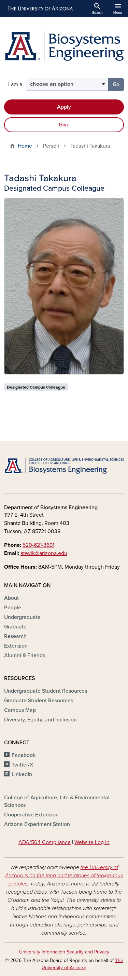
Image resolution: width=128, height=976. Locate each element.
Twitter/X (22, 764)
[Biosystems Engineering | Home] (64, 46)
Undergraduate (22, 617)
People (12, 607)
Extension (16, 645)
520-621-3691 (38, 545)
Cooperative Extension (31, 814)
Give (64, 124)
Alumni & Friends (24, 655)
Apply (64, 107)
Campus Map (20, 710)
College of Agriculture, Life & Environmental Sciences (57, 801)
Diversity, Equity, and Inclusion (40, 719)
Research (15, 636)
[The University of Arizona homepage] (40, 8)
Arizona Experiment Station (37, 824)
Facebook (23, 755)
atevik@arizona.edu (43, 553)
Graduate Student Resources (38, 700)
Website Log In (92, 842)
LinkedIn (22, 774)
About (11, 598)
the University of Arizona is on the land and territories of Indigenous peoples (64, 875)
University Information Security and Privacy (64, 952)
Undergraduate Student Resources (45, 691)
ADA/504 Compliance (44, 842)
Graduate (15, 626)
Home (25, 146)
